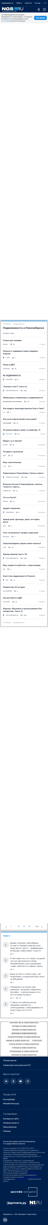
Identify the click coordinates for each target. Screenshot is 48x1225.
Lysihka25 (6, 368)
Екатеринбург (9, 1099)
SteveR (5, 501)
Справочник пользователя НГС (17, 1065)
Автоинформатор (12, 390)
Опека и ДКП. (9, 365)
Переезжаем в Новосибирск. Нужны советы (23, 473)
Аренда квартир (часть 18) (15, 554)
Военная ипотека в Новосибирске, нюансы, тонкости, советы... (23, 485)
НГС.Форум (7, 324)
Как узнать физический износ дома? (20, 419)
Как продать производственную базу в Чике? (23, 408)
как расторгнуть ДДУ (12, 598)
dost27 (5, 445)
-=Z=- (4, 466)
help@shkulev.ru (21, 1179)
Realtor (5, 344)
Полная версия (9, 1060)
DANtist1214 (7, 491)
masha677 (6, 602)
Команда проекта (11, 1123)
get (7, 580)
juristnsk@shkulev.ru (32, 1177)
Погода (37, 3)
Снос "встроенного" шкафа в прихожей (20, 533)
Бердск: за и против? (12, 441)
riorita (8, 357)
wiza (4, 526)
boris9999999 (7, 591)
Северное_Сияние (12, 477)
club (4, 547)
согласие (4, 21)
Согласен (40, 18)
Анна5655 (9, 379)
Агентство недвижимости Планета (19, 576)
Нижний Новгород (11, 1103)
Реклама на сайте (11, 1119)
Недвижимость (7, 3)
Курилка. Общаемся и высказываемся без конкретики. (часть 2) (22, 609)
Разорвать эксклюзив (13, 452)
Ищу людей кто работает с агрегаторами (21, 565)
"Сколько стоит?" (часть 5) (15, 386)
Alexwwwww (10, 512)
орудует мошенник (11, 508)
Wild (4, 455)
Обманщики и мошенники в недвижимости (23, 397)
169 (37, 926)
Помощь (7, 1131)
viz (4, 412)
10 (29, 926)
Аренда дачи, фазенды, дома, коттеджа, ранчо (21, 520)
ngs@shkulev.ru (33, 1173)
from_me (9, 434)
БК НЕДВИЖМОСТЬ (12, 375)
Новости (28, 3)
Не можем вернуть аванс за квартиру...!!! (21, 430)
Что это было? (9, 497)
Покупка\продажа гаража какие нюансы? (22, 543)
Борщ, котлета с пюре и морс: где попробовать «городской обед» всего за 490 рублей (27, 976)
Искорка (6, 536)
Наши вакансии (10, 1127)
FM (4, 569)
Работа (19, 3)
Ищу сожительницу (12, 462)
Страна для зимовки (12, 340)
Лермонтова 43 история (14, 587)
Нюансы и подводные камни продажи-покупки (20, 352)
